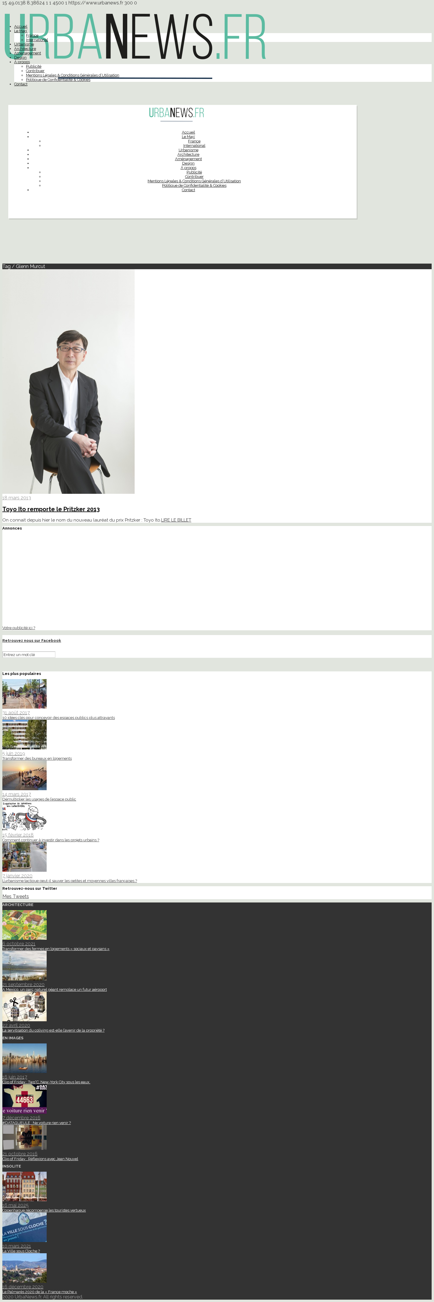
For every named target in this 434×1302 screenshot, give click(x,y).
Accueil (20, 26)
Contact (20, 84)
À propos (22, 62)
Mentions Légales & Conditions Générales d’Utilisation (72, 75)
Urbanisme (24, 44)
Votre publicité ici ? (18, 627)
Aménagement (27, 53)
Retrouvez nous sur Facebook (31, 640)
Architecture (25, 48)
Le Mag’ (20, 31)
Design (20, 57)
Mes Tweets (15, 896)
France (32, 35)
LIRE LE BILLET (176, 520)
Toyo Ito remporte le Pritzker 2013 (51, 509)
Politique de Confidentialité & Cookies (58, 79)
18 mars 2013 (16, 498)
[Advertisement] (217, 243)
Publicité (33, 66)
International (37, 40)
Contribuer (35, 71)
